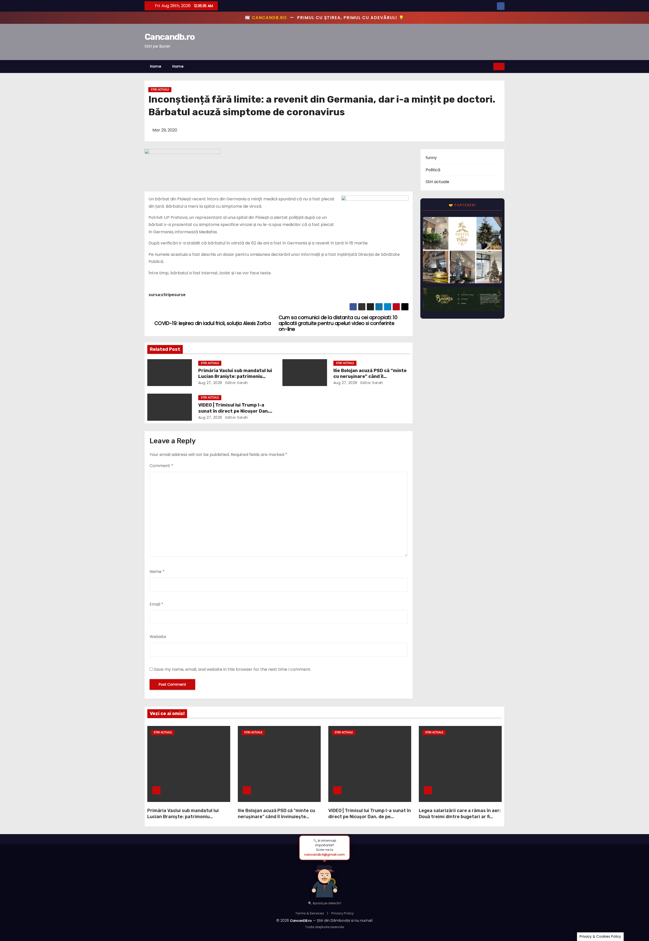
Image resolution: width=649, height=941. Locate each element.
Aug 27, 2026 (210, 382)
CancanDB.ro (301, 920)
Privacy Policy (342, 913)
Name (157, 571)
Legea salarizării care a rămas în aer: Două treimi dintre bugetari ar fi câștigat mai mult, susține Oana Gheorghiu (460, 820)
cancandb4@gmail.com (324, 854)
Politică (433, 170)
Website (158, 637)
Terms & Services (309, 913)
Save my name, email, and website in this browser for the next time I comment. (232, 669)
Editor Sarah (236, 382)
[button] (489, 66)
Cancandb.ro (169, 37)
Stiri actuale (160, 89)
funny (431, 158)
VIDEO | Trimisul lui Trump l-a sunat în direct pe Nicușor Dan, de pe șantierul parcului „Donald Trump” (369, 816)
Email (156, 604)
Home (155, 66)
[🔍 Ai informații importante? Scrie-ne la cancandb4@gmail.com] (324, 878)
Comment (161, 466)
